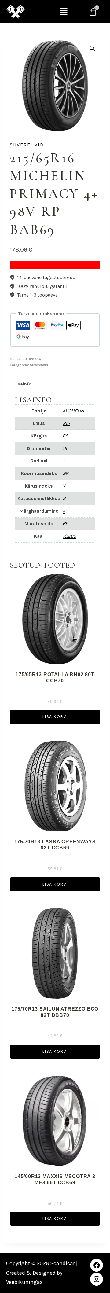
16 (65, 448)
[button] (64, 11)
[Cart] (93, 12)
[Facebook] (96, 1265)
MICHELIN (73, 411)
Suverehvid (27, 145)
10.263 (69, 536)
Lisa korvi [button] (55, 716)
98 (65, 473)
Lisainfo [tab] (22, 384)
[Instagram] (96, 1279)
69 (65, 523)
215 (66, 423)
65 (65, 436)
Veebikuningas (24, 1282)
